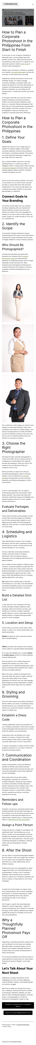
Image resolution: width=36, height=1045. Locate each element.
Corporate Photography (22, 1024)
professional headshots (9, 168)
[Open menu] (33, 4)
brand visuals (24, 64)
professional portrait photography (19, 819)
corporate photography (18, 72)
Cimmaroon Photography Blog (11, 1041)
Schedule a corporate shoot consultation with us (18, 1005)
